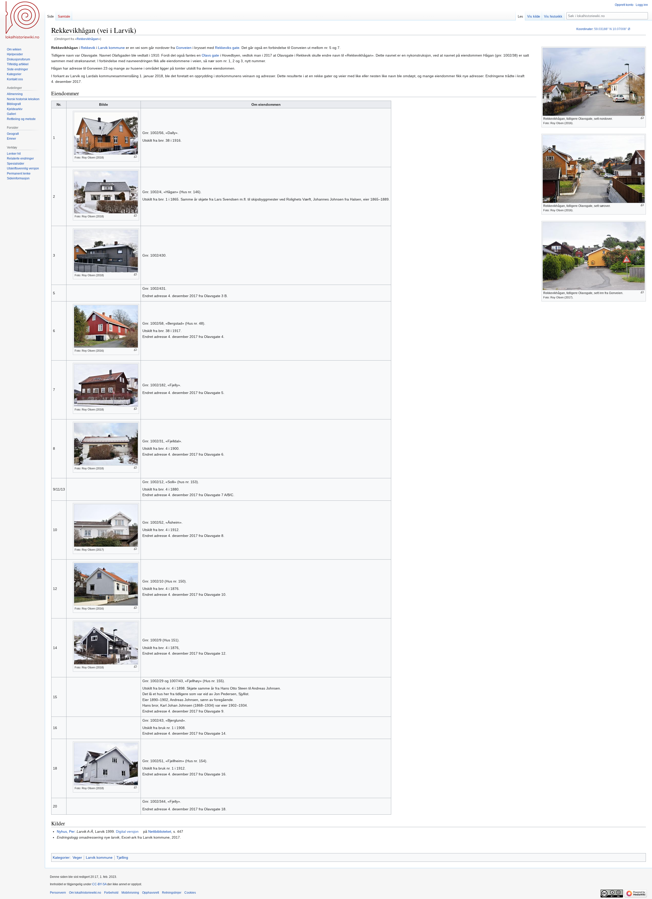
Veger (77, 857)
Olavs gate (210, 55)
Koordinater (584, 29)
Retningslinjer (171, 892)
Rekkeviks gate (227, 48)
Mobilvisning (130, 892)
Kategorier (61, 857)
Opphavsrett (150, 892)
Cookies (190, 892)
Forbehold (111, 892)
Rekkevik (88, 48)
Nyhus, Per (66, 831)
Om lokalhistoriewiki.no (85, 892)
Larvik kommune (111, 48)
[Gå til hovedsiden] (22, 20)
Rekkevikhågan (87, 39)
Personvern (58, 892)
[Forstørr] (642, 118)
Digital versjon (127, 831)
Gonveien (184, 48)
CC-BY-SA (99, 884)
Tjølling (122, 857)
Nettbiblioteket (159, 831)
